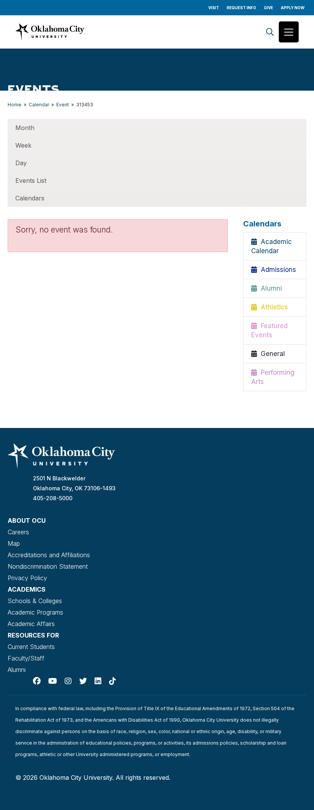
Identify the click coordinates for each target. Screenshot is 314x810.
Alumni (269, 288)
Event (62, 104)
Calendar (39, 104)
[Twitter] (83, 681)
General (271, 354)
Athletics (272, 307)
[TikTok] (112, 681)
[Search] (270, 31)
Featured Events (269, 330)
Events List (30, 180)
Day (21, 163)
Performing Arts (272, 377)
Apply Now (292, 7)
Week (23, 145)
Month (24, 128)
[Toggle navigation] (289, 31)
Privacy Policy (27, 578)
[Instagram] (68, 681)
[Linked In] (98, 681)
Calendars (29, 198)
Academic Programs (35, 612)
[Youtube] (52, 681)
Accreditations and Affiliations (49, 555)
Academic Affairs (31, 624)
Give (268, 7)
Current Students (31, 647)
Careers (18, 532)
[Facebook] (37, 681)
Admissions (276, 269)
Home (14, 104)
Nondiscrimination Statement (48, 566)
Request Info (241, 7)
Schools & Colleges (35, 601)
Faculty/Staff (26, 658)
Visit (213, 7)
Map (14, 543)
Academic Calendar (271, 246)
